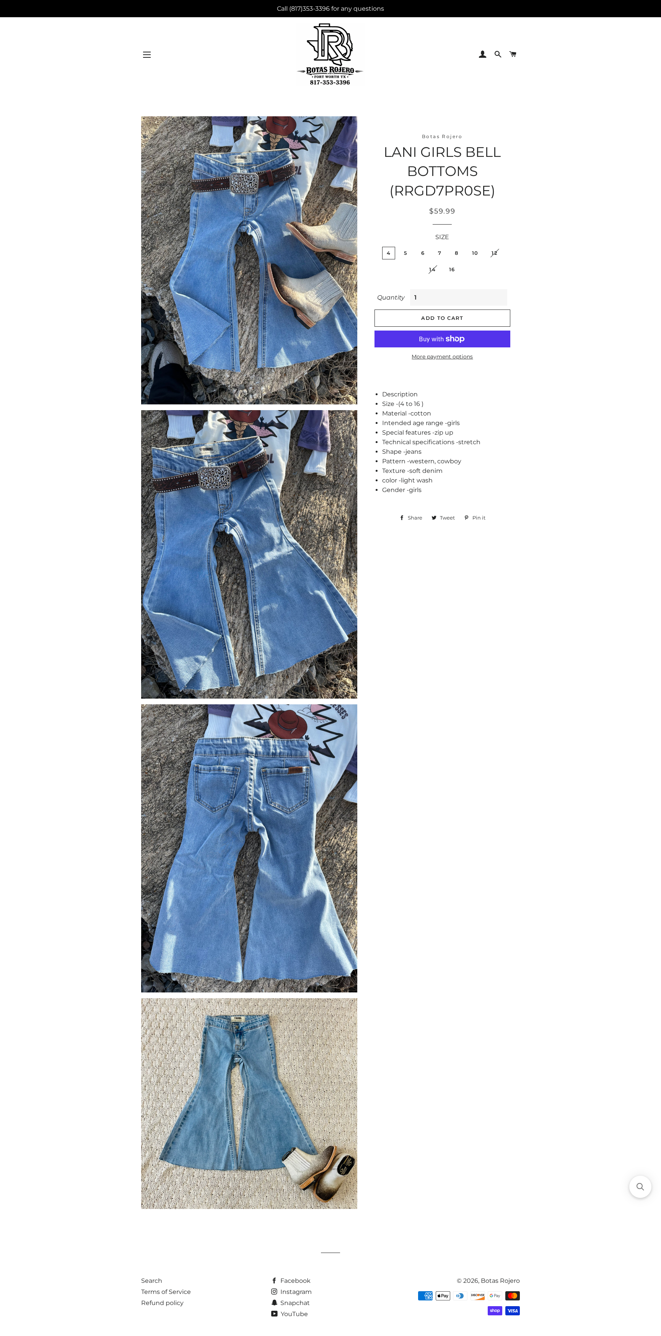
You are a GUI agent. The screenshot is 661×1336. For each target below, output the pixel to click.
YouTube (293, 1314)
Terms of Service (166, 1291)
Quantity (391, 297)
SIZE (442, 237)
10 (475, 253)
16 (452, 269)
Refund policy (162, 1303)
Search (151, 1280)
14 (432, 269)
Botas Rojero (500, 1280)
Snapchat (294, 1303)
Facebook (295, 1280)
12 (495, 253)
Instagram (295, 1291)
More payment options (442, 356)
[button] (640, 1187)
